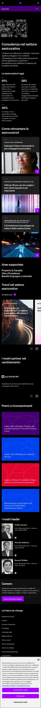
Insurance (5, 9)
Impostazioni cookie (20, 702)
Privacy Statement (8, 644)
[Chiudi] (38, 659)
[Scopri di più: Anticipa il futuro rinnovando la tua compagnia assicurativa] (20, 155)
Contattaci (5, 628)
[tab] (20, 270)
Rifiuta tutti (20, 696)
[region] (20, 682)
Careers (4, 620)
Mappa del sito (7, 636)
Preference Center (8, 616)
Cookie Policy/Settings (10, 651)
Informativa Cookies (9, 685)
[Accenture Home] (20, 2)
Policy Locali (6, 640)
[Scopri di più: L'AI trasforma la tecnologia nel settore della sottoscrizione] (20, 236)
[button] (13, 598)
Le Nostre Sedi (7, 632)
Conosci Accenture (8, 624)
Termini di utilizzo (8, 648)
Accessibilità (6, 655)
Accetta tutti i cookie (20, 690)
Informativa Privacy (23, 685)
